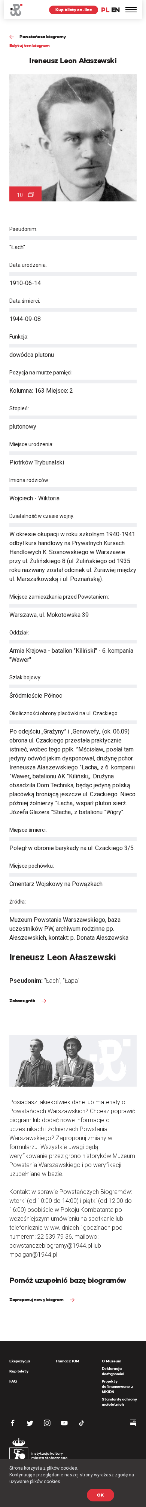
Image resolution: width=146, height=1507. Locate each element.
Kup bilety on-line (73, 9)
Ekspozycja (19, 1361)
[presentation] (5, 683)
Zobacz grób (22, 1000)
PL (105, 10)
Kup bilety (18, 1371)
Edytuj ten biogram (29, 45)
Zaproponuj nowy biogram (36, 1299)
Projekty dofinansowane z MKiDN (117, 1386)
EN (115, 10)
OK (100, 1495)
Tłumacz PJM (67, 1361)
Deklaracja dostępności (113, 1371)
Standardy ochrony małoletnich (119, 1402)
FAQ (13, 1381)
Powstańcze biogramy (42, 36)
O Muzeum (111, 1361)
